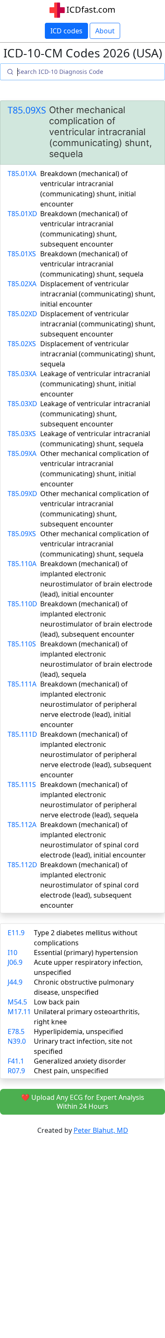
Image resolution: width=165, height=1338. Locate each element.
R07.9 (16, 1070)
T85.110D (22, 603)
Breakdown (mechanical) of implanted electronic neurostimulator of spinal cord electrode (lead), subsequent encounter (89, 885)
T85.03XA (22, 373)
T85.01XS (22, 253)
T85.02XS (22, 343)
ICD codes (66, 30)
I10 (12, 952)
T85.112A (22, 824)
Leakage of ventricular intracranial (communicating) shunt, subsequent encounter (95, 414)
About (105, 30)
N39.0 (17, 1041)
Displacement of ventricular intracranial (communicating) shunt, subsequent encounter (97, 324)
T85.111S (22, 784)
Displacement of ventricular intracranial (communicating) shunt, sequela (97, 354)
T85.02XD (22, 313)
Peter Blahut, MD (101, 1130)
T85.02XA (22, 283)
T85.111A (22, 684)
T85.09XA (22, 453)
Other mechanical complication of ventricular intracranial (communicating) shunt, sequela (94, 544)
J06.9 (15, 962)
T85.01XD (22, 213)
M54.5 (17, 1002)
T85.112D (22, 864)
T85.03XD (22, 403)
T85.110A (22, 563)
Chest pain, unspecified (71, 1070)
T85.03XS (22, 433)
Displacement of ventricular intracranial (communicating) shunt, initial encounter (97, 294)
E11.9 (16, 932)
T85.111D (22, 734)
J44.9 (15, 982)
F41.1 (16, 1061)
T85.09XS (27, 110)
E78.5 (16, 1031)
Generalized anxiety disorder (80, 1061)
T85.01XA (22, 173)
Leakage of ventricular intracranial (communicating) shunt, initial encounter (95, 384)
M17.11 (19, 1011)
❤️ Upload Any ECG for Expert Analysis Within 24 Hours (82, 1102)
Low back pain (57, 1002)
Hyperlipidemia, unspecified (78, 1031)
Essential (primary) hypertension (86, 952)
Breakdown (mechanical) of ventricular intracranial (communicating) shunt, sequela (91, 264)
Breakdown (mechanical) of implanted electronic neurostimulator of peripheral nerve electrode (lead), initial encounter (88, 704)
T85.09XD (22, 493)
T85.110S (22, 644)
